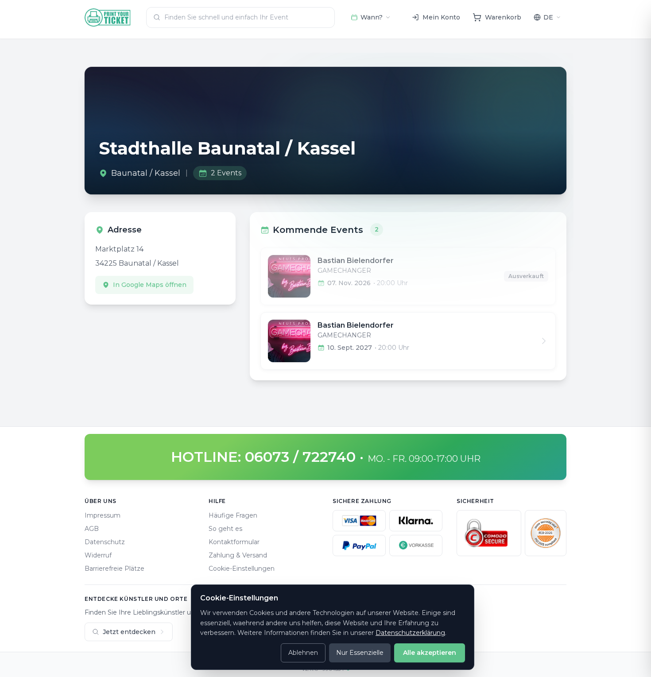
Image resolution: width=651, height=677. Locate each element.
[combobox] (240, 17)
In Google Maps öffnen (149, 285)
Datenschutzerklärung (410, 633)
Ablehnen (303, 653)
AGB (92, 529)
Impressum (102, 515)
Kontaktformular (234, 542)
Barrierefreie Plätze (114, 569)
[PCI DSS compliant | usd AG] (545, 533)
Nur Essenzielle (360, 653)
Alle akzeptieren (429, 653)
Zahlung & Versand (238, 555)
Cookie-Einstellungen (242, 569)
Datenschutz (105, 542)
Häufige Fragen (233, 515)
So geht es (225, 529)
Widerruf (98, 555)
